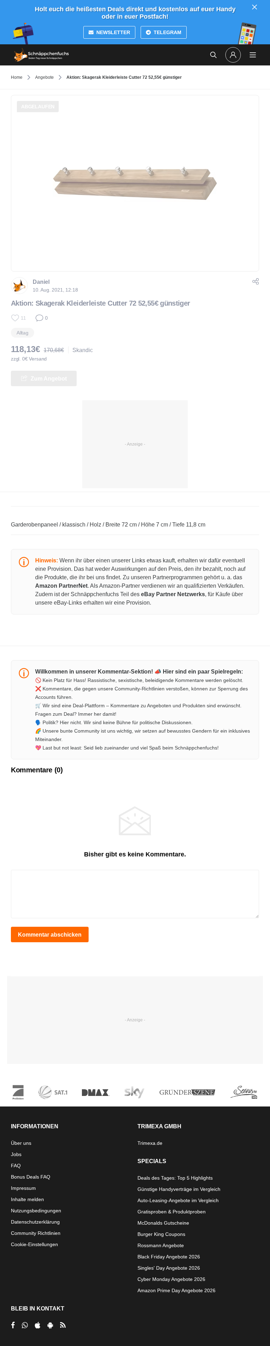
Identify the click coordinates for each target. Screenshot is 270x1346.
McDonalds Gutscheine (163, 1223)
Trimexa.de (149, 1143)
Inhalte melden (27, 1199)
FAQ (16, 1165)
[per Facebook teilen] (13, 1325)
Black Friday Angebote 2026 (168, 1256)
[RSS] (63, 1325)
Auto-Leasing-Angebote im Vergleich (178, 1200)
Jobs (16, 1154)
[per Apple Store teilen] (37, 1325)
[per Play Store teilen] (50, 1325)
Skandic (82, 350)
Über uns (21, 1143)
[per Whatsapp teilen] (25, 1325)
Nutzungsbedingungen (36, 1210)
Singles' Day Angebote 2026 (168, 1268)
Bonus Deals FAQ (30, 1177)
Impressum (23, 1188)
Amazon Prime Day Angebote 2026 (176, 1290)
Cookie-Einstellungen (34, 1244)
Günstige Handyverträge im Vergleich (178, 1189)
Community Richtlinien (35, 1233)
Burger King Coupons (161, 1234)
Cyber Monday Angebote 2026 (171, 1279)
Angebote (44, 77)
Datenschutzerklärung (35, 1222)
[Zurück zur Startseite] (41, 54)
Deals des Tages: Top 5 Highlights (175, 1178)
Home (16, 77)
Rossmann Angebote (160, 1245)
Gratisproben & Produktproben (171, 1211)
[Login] (233, 55)
